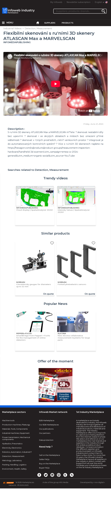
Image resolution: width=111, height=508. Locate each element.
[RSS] (72, 475)
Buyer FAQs (44, 468)
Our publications (46, 429)
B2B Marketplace (46, 420)
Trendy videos (55, 178)
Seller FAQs (44, 459)
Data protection (46, 440)
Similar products (55, 233)
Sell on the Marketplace (49, 455)
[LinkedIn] (52, 475)
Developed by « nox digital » (92, 482)
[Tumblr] (65, 475)
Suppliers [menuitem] (49, 23)
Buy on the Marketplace (49, 464)
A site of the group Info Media (55, 482)
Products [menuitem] (67, 23)
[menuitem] (3, 23)
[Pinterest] (59, 475)
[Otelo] (55, 385)
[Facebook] (39, 475)
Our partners (44, 433)
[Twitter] (46, 475)
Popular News (55, 304)
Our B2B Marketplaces (49, 425)
